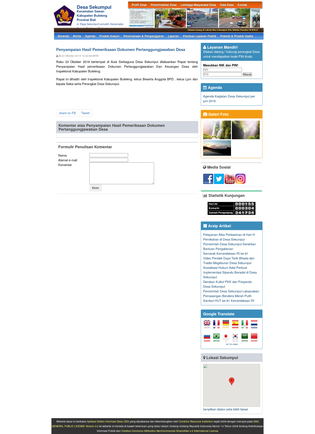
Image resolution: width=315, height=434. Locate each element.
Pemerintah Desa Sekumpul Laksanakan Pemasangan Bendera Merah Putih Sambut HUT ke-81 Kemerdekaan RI (231, 296)
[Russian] (208, 339)
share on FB (67, 113)
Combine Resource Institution (196, 421)
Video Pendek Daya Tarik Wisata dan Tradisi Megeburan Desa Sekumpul (228, 260)
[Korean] (236, 339)
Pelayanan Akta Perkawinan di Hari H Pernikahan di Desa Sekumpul (229, 236)
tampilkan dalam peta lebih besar (225, 409)
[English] (208, 326)
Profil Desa (139, 5)
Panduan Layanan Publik (199, 36)
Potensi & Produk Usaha (236, 36)
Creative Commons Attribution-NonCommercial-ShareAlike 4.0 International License (169, 431)
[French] (217, 326)
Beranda (63, 36)
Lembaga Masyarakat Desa (198, 5)
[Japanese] (227, 339)
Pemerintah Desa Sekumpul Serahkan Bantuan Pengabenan (229, 246)
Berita (77, 36)
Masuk (247, 74)
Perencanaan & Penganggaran (144, 36)
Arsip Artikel (219, 226)
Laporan (173, 36)
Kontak (242, 5)
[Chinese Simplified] (255, 339)
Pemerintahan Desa (164, 5)
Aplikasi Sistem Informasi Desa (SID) (108, 421)
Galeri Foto (218, 114)
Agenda (90, 36)
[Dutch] (255, 326)
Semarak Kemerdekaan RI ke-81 (225, 253)
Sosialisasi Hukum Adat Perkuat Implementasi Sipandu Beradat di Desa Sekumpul (230, 272)
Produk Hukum (109, 36)
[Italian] (246, 326)
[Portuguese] (217, 339)
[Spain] (236, 326)
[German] (227, 326)
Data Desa (227, 5)
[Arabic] (246, 339)
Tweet (85, 113)
